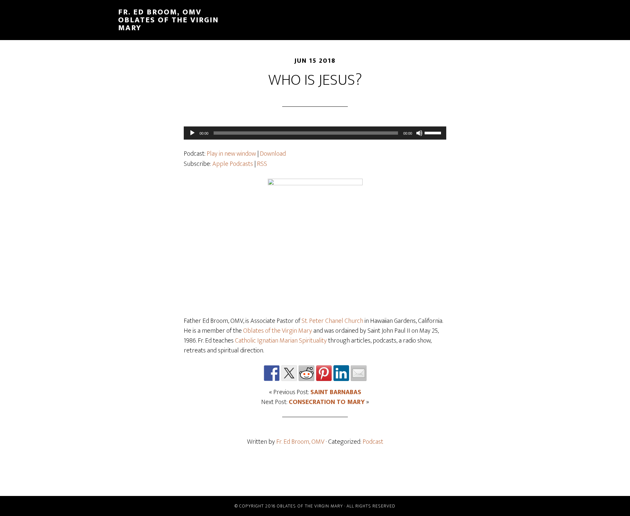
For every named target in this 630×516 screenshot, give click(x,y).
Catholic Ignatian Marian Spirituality (281, 340)
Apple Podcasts (232, 163)
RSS (262, 163)
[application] (315, 133)
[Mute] (419, 133)
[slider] (434, 132)
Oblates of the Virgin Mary (277, 330)
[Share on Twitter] (289, 373)
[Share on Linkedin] (341, 373)
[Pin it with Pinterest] (324, 373)
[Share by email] (359, 373)
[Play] (192, 133)
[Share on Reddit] (306, 373)
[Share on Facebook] (272, 373)
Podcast (373, 441)
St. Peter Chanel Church (332, 320)
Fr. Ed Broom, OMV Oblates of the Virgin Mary (168, 20)
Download (273, 153)
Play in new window (231, 153)
